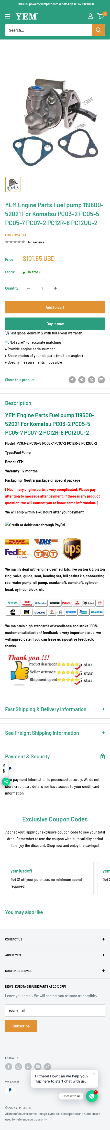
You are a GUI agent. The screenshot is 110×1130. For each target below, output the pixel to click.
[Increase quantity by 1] (55, 288)
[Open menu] (7, 16)
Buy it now (55, 323)
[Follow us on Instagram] (18, 1066)
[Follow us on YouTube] (37, 1066)
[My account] (90, 16)
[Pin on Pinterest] (81, 379)
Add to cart (55, 307)
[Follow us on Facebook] (8, 1066)
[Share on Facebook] (72, 379)
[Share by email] (101, 379)
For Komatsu (15, 235)
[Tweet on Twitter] (91, 379)
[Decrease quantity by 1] (28, 288)
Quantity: (12, 288)
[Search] (98, 30)
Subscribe (21, 1026)
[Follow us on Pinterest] (28, 1066)
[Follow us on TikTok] (47, 1066)
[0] (100, 16)
